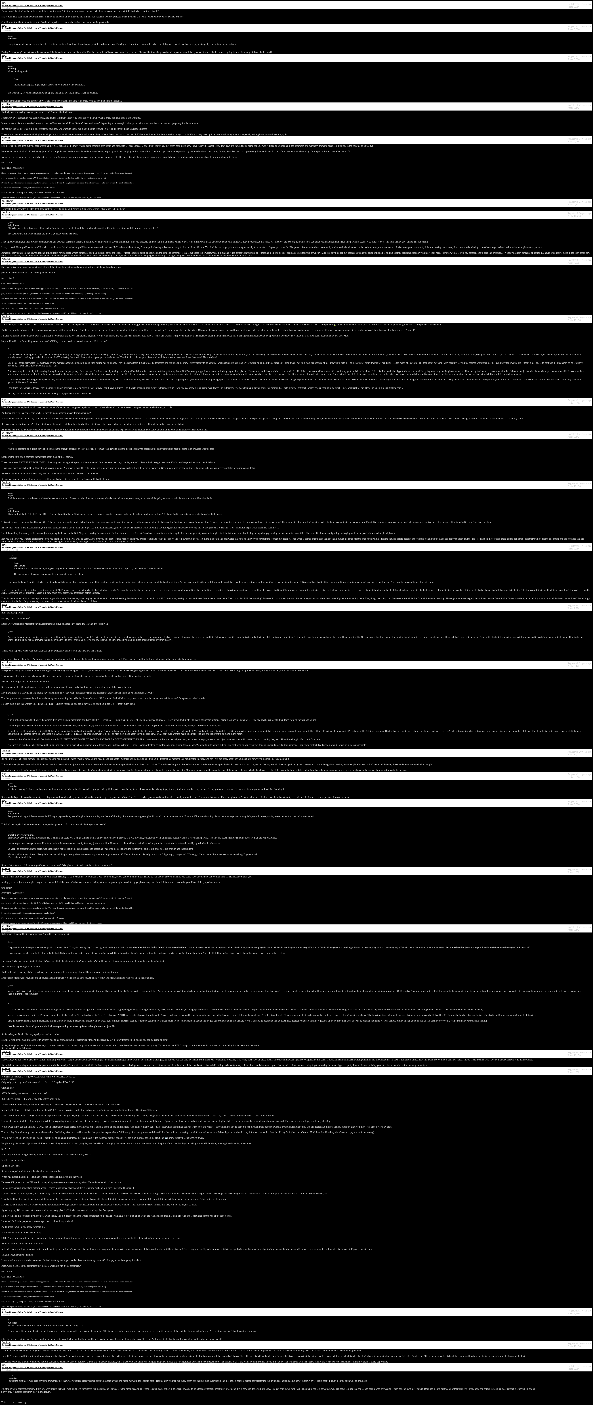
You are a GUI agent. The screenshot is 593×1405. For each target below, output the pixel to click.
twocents (6, 137)
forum (9, 1402)
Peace (4, 604)
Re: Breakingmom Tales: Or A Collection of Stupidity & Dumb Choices (32, 5)
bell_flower (7, 104)
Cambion (6, 212)
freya (4, 3)
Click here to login (10, 1397)
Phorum (31, 1402)
